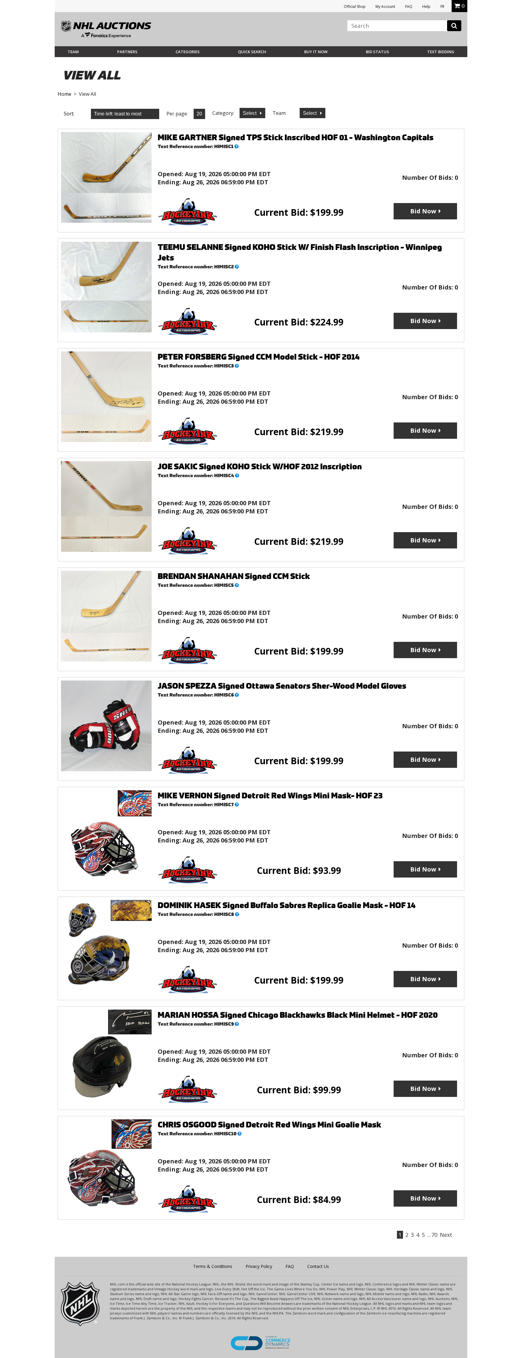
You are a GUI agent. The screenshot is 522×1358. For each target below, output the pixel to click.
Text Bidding (440, 51)
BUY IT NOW (315, 51)
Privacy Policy (259, 1266)
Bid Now (423, 211)
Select (250, 113)
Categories (188, 51)
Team (73, 51)
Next (446, 1234)
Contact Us (318, 1266)
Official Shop (355, 6)
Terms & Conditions (212, 1266)
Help (426, 6)
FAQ (408, 6)
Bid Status (377, 51)
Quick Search (252, 51)
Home (64, 94)
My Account (385, 6)
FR (442, 6)
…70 (432, 1234)
